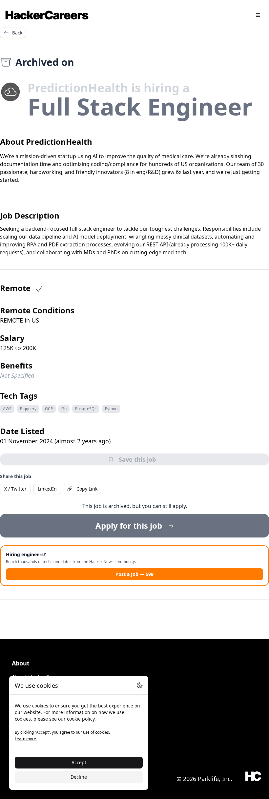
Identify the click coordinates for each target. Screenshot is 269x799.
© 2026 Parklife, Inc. (204, 779)
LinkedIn (47, 489)
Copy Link (86, 489)
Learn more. (26, 739)
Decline (79, 777)
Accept (79, 762)
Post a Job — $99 (134, 574)
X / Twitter (15, 489)
